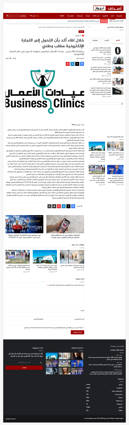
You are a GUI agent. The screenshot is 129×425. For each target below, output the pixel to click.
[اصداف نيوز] (108, 8)
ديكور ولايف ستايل (117, 391)
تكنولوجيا (105, 16)
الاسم (82, 310)
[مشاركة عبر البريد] (54, 206)
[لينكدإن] (72, 64)
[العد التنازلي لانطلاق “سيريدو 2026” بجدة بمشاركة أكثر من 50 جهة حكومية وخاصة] (18, 257)
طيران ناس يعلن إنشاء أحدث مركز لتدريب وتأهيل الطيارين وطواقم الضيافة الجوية (47, 267)
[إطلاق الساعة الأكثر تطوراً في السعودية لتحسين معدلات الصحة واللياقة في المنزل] (117, 51)
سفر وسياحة (118, 394)
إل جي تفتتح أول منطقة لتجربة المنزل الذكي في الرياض (72, 266)
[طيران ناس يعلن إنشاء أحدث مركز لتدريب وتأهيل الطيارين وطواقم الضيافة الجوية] (45, 257)
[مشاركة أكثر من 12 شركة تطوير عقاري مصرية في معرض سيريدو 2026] (77, 371)
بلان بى (86, 418)
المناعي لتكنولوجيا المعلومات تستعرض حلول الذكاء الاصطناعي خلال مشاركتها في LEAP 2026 (115, 179)
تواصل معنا (70, 16)
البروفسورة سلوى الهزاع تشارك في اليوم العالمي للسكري (100, 80)
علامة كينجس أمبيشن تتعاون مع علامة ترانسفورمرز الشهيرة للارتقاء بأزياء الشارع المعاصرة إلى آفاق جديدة (100, 70)
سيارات (120, 398)
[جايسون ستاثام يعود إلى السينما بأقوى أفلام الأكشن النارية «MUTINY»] (52, 371)
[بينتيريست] (68, 64)
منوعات (87, 16)
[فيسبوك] (82, 64)
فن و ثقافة (96, 16)
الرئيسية (119, 16)
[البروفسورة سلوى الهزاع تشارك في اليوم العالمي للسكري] (117, 82)
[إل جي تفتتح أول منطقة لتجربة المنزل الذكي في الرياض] (72, 257)
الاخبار (74, 27)
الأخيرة (107, 40)
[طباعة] (49, 206)
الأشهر (118, 40)
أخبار (112, 16)
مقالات (120, 410)
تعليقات (95, 40)
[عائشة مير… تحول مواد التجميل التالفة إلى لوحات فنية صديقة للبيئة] (117, 60)
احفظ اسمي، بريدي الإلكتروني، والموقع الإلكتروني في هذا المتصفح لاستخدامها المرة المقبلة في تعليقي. (53, 328)
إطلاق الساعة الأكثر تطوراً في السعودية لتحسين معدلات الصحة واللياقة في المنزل (101, 50)
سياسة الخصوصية (11, 419)
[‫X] (77, 64)
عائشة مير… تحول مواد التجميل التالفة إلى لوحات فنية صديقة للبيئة (101, 59)
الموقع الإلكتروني (38, 319)
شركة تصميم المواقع (94, 418)
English (62, 16)
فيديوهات (80, 16)
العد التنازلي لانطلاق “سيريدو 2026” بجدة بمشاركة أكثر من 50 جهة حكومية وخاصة (18, 267)
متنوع (120, 407)
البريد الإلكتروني (79, 319)
